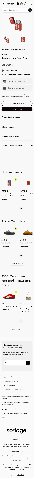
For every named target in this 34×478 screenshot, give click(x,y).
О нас (3, 417)
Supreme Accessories (17, 49)
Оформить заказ (17, 109)
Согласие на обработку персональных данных (15, 413)
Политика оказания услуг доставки (11, 389)
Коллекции (5, 49)
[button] (3, 4)
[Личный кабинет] (25, 3)
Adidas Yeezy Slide (13, 221)
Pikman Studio (20, 475)
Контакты (4, 393)
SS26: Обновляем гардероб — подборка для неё (16, 280)
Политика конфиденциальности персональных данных (15, 377)
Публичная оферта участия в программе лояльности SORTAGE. (16, 397)
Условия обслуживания (8, 385)
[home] (11, 4)
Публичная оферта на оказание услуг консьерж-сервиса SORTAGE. (15, 403)
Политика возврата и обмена (10, 381)
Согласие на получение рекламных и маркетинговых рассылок (16, 409)
